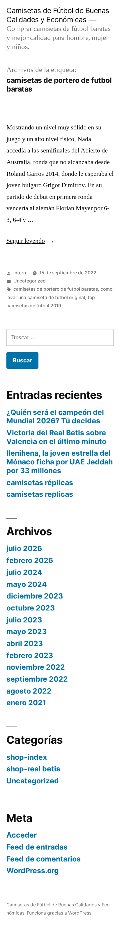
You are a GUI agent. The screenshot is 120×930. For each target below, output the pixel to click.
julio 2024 (24, 572)
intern (19, 273)
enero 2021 (26, 702)
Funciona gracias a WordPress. (60, 913)
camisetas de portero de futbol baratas (55, 289)
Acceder (21, 835)
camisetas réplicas (39, 482)
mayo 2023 (26, 631)
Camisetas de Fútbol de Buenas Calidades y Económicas (57, 15)
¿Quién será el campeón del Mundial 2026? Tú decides (55, 416)
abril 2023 (24, 643)
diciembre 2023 (34, 596)
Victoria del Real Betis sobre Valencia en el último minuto (56, 437)
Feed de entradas (37, 847)
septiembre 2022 (37, 679)
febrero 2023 (29, 655)
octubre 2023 (30, 607)
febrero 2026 (29, 560)
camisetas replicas (39, 494)
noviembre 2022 (35, 667)
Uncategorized (29, 281)
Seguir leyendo (28, 241)
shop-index (26, 757)
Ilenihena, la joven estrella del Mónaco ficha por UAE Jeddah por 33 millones (59, 462)
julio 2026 (24, 548)
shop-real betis (33, 768)
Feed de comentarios (43, 858)
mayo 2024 (26, 584)
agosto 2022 (29, 691)
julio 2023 (24, 619)
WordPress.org (32, 870)
